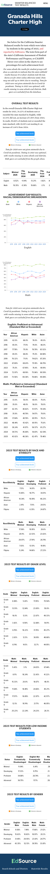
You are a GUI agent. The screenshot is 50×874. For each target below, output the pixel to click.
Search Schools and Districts (15, 868)
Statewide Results (39, 868)
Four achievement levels (25, 140)
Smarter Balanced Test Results (25, 4)
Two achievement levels (25, 133)
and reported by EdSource (23, 50)
